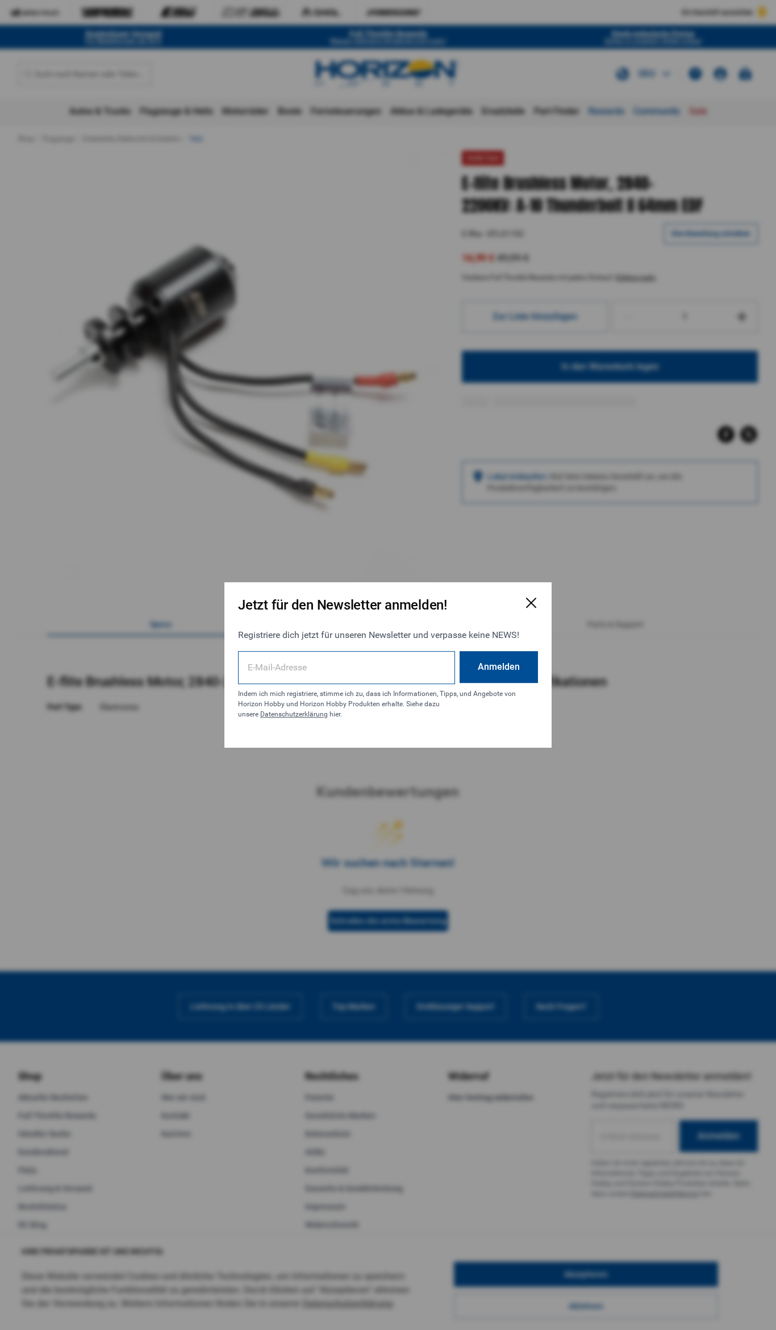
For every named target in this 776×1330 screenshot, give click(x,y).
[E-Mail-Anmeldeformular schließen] (531, 603)
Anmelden (499, 666)
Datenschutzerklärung (294, 714)
